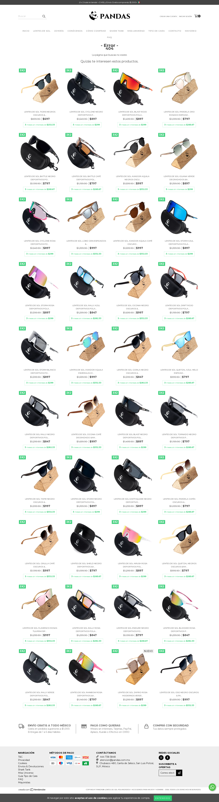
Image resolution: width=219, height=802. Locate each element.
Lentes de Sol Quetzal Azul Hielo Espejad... (179, 371)
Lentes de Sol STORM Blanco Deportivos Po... (40, 371)
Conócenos (74, 31)
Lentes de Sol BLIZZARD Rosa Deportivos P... (179, 629)
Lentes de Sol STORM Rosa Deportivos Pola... (39, 307)
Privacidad (24, 760)
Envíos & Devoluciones (31, 766)
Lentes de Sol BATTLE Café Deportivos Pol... (86, 178)
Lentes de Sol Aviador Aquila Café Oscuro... (132, 242)
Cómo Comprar (96, 31)
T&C (20, 756)
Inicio (25, 31)
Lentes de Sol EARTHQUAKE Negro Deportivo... (133, 500)
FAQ (109, 37)
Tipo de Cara (156, 31)
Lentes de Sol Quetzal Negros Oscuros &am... (179, 565)
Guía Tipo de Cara (27, 776)
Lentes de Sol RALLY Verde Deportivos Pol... (39, 694)
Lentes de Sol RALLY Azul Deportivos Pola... (86, 307)
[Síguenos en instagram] (161, 757)
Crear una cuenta (168, 16)
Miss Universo (136, 31)
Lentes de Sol (42, 31)
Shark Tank (117, 31)
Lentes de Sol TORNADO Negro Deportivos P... (179, 436)
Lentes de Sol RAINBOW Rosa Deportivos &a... (86, 694)
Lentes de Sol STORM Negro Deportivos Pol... (86, 500)
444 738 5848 (108, 756)
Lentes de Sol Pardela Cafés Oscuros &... (179, 500)
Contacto (174, 31)
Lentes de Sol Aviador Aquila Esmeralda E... (86, 371)
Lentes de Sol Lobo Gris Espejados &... (86, 242)
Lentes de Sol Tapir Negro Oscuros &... (40, 500)
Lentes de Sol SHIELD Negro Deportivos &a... (86, 565)
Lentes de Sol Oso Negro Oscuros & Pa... (179, 694)
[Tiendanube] (32, 791)
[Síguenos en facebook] (167, 757)
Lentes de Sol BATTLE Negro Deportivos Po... (39, 178)
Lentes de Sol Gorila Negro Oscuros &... (132, 371)
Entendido (162, 798)
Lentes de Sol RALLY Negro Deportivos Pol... (40, 436)
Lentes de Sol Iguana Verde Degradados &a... (179, 178)
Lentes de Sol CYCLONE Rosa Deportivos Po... (40, 242)
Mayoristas (24, 782)
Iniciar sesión (185, 16)
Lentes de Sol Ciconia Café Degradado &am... (86, 436)
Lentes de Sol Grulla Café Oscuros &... (40, 565)
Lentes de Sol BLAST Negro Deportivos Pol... (133, 436)
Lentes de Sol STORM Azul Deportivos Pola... (179, 242)
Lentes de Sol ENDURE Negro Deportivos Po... (133, 629)
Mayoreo (191, 31)
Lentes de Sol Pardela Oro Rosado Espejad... (179, 113)
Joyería (59, 31)
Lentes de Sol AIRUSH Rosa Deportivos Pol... (132, 565)
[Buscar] (44, 16)
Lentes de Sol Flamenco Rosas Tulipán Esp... (40, 629)
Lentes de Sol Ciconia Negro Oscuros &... (133, 307)
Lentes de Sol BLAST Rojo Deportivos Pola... (132, 113)
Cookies (22, 763)
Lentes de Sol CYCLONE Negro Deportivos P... (86, 113)
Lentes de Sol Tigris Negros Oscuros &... (39, 113)
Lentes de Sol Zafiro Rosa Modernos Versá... (132, 694)
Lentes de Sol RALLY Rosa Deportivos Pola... (86, 629)
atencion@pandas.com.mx (115, 760)
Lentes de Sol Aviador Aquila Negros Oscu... (132, 178)
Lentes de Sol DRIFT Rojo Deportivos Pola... (179, 307)
